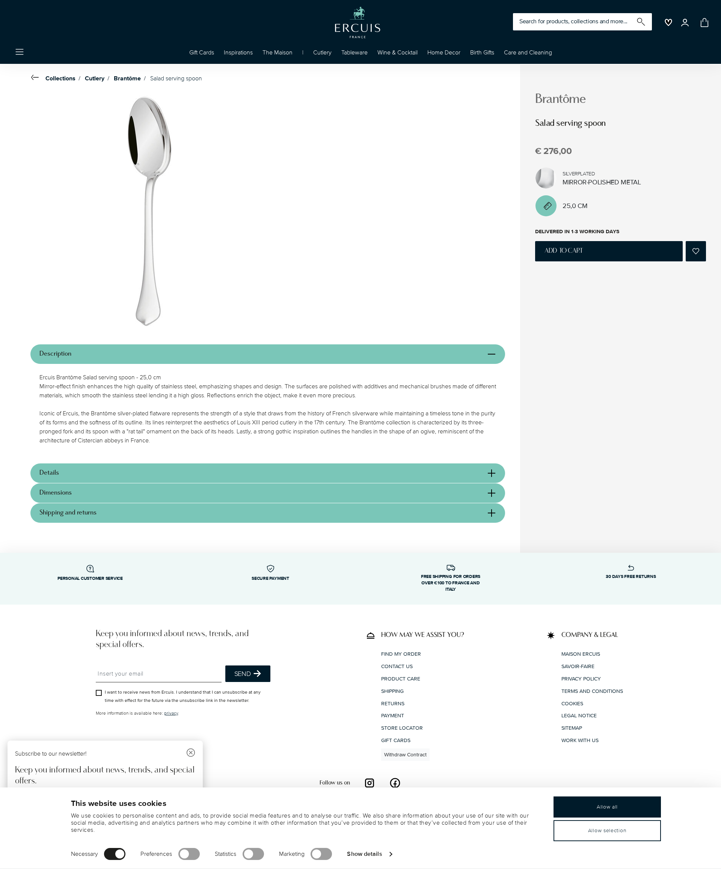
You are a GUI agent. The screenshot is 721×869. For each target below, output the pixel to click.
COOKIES (572, 703)
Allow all (607, 807)
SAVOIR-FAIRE (577, 666)
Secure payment (270, 578)
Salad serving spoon (176, 78)
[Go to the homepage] (357, 22)
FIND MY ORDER (401, 654)
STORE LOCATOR (402, 728)
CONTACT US (397, 666)
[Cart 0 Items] (703, 22)
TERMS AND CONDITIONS (592, 691)
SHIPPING (392, 691)
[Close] (190, 753)
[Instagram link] (370, 783)
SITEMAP (571, 728)
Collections (60, 78)
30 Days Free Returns (631, 576)
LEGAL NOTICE (579, 715)
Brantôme (127, 78)
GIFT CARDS (395, 740)
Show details (364, 853)
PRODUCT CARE (400, 679)
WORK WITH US (580, 740)
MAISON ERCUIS (580, 654)
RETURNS (392, 703)
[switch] (189, 854)
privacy (171, 713)
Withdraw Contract (405, 754)
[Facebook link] (395, 783)
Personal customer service (90, 578)
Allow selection (607, 830)
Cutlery (94, 78)
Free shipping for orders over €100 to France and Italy (450, 583)
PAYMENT (392, 715)
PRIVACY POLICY (581, 679)
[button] (238, 54)
